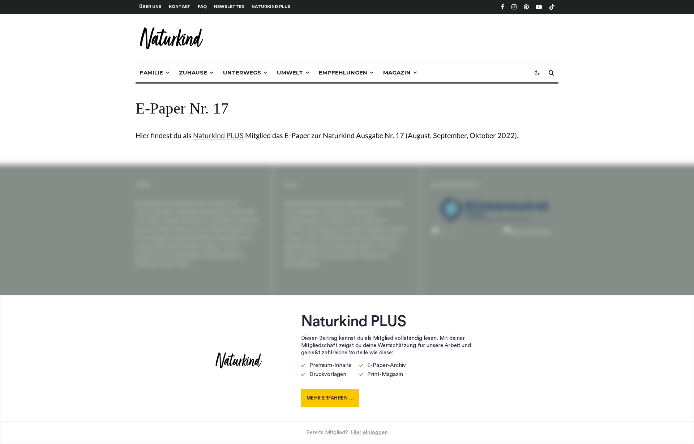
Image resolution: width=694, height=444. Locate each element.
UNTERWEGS (242, 72)
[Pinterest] (526, 6)
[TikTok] (551, 6)
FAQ (202, 6)
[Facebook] (502, 6)
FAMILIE (151, 72)
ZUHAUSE (193, 72)
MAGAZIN (397, 72)
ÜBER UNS (150, 6)
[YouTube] (538, 6)
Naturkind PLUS (271, 6)
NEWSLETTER (229, 6)
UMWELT (290, 72)
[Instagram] (514, 6)
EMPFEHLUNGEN (343, 72)
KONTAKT (179, 6)
